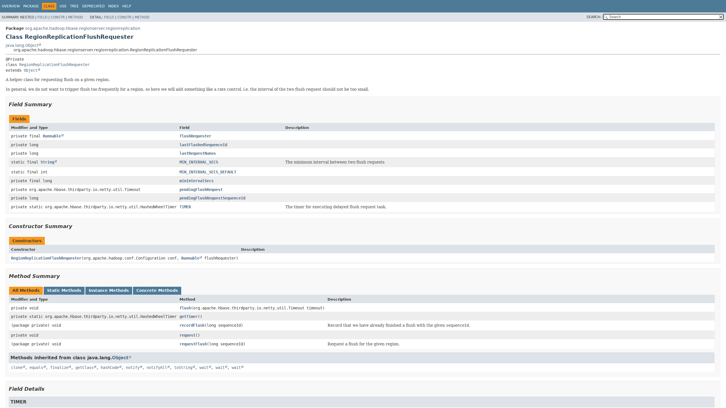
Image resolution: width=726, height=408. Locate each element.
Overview (11, 6)
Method (75, 17)
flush (185, 308)
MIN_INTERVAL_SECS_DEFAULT (208, 172)
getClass (84, 367)
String (47, 162)
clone (16, 367)
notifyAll (157, 367)
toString (183, 367)
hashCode (110, 367)
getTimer (189, 316)
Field (42, 17)
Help (126, 6)
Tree (74, 6)
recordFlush (192, 325)
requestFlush (193, 344)
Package (31, 6)
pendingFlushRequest (201, 189)
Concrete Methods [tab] (157, 290)
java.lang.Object (22, 45)
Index (113, 6)
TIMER (185, 207)
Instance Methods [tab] (109, 290)
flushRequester (195, 136)
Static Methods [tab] (64, 290)
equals (36, 367)
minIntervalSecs (197, 180)
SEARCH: (593, 17)
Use (63, 6)
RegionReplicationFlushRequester (54, 64)
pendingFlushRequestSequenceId (212, 198)
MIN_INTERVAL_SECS (199, 162)
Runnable (52, 136)
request (187, 335)
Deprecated (93, 6)
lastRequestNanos (198, 153)
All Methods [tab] (25, 290)
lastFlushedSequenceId (203, 145)
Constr (58, 17)
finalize (59, 367)
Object (30, 70)
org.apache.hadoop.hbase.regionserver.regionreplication (82, 28)
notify (133, 367)
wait (203, 367)
